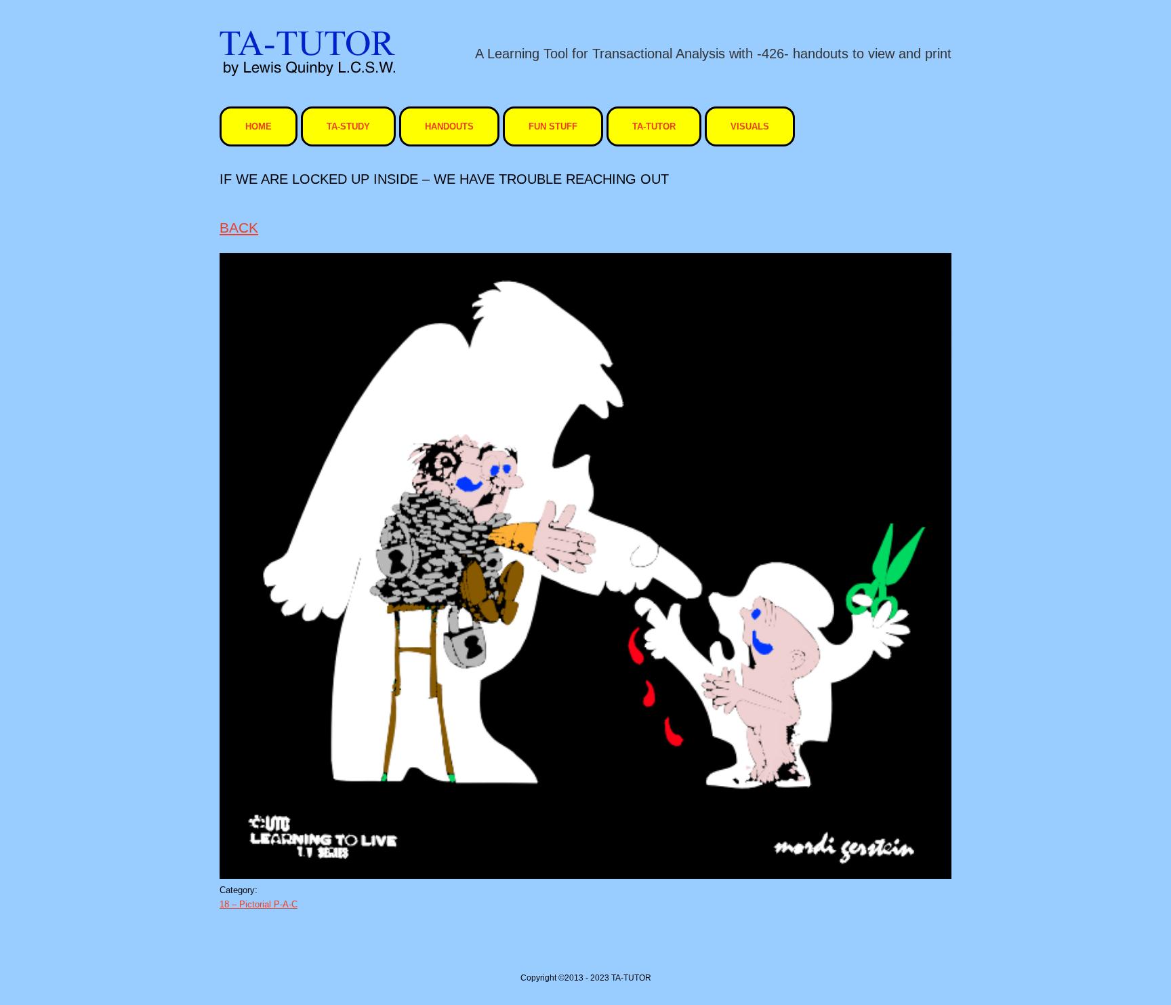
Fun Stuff (553, 126)
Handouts (449, 126)
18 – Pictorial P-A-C (258, 904)
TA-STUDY (348, 126)
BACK (239, 227)
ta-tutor (654, 126)
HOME (258, 126)
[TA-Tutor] (307, 53)
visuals (750, 126)
